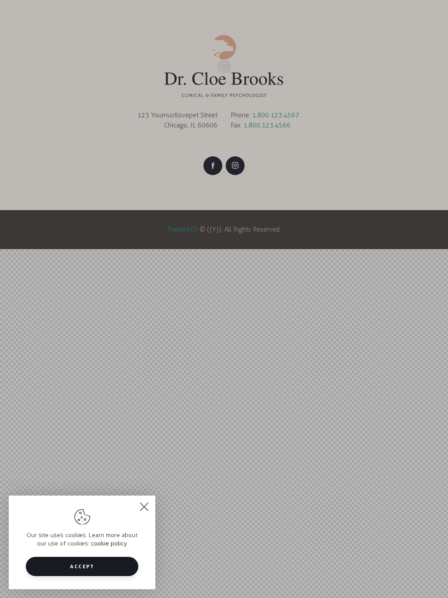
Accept (82, 566)
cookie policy (109, 543)
